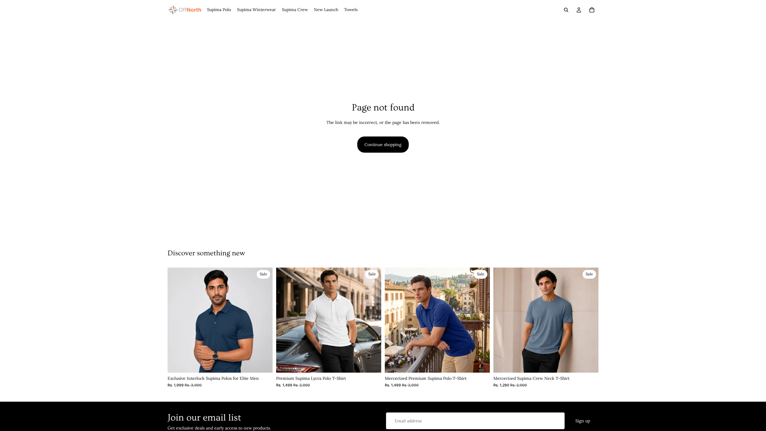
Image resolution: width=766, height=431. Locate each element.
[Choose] (263, 363)
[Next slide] (264, 320)
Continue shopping (383, 144)
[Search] (566, 9)
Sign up (582, 421)
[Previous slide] (177, 320)
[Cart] (591, 9)
